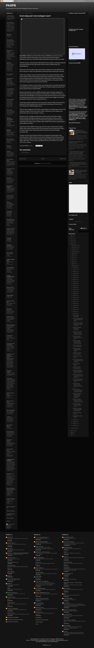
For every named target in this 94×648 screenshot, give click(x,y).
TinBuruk (9, 417)
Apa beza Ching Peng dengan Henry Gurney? (10, 419)
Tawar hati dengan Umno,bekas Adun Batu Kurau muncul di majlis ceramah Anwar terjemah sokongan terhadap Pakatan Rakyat (11, 465)
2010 (71, 430)
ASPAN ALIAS (67, 588)
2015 (71, 236)
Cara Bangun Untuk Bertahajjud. (70, 579)
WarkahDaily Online (10, 51)
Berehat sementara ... (11, 572)
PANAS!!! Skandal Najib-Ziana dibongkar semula (76, 142)
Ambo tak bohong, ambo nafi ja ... (14, 558)
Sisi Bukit (9, 178)
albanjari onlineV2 (9, 238)
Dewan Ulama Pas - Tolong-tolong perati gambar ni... (11, 290)
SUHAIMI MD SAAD (68, 598)
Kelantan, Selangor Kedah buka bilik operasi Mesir (77, 409)
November (74, 247)
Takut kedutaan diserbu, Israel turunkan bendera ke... (77, 385)
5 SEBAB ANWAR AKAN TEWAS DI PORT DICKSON (11, 189)
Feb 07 (75, 309)
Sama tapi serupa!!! (11, 580)
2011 (71, 244)
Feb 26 (75, 271)
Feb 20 (75, 283)
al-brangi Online (11, 498)
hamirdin (9, 575)
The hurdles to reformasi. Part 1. (70, 538)
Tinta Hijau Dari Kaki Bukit (11, 344)
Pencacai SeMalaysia (9, 245)
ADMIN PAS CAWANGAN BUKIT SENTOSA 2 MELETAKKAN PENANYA (11, 280)
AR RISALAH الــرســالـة (12, 562)
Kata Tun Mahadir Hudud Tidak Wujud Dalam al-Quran (18, 614)
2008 (71, 432)
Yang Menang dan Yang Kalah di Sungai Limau (10, 404)
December (74, 245)
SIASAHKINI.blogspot (40, 588)
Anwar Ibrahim (10, 99)
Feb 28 (75, 267)
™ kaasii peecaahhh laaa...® (42, 537)
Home (43, 158)
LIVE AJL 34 (9, 147)
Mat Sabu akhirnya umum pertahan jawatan (11, 319)
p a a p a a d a (10, 195)
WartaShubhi (10, 40)
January (74, 428)
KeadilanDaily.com (68, 562)
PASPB (11, 5)
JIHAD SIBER (10, 295)
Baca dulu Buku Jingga (76, 364)
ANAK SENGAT (67, 625)
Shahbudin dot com (68, 573)
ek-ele (8, 521)
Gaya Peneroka (10, 168)
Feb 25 (75, 273)
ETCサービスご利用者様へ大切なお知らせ (72, 553)
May (73, 259)
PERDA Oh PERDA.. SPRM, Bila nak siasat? (10, 311)
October (74, 249)
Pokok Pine (9, 296)
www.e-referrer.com (78, 221)
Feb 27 (75, 269)
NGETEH (9, 35)
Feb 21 (75, 281)
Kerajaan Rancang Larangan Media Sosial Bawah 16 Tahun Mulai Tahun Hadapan (11, 55)
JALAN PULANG (39, 572)
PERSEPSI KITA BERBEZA (10, 460)
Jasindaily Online (68, 614)
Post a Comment (25, 152)
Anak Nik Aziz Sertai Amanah (13, 584)
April (73, 261)
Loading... (71, 125)
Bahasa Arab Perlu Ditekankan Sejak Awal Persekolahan (11, 163)
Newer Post (23, 158)
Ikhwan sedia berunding (76, 316)
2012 (71, 242)
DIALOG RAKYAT (9, 130)
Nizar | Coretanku (9, 202)
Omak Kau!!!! (67, 603)
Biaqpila (9, 145)
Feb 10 (75, 303)
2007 (71, 434)
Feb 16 (75, 291)
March (73, 263)
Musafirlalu (9, 110)
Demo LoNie (10, 252)
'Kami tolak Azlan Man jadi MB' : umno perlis (10, 206)
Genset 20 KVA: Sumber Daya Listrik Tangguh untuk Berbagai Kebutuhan (10, 92)
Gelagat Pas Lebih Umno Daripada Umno (15, 549)
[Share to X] (39, 146)
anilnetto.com (10, 15)
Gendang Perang (11, 565)
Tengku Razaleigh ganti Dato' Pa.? (42, 599)
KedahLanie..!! (10, 473)
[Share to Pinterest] (42, 146)
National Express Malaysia (70, 620)
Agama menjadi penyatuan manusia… (10, 270)
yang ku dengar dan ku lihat (42, 598)
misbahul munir (39, 612)
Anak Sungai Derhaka (10, 79)
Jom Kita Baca (10, 267)
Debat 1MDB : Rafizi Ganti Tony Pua (14, 589)
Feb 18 (75, 287)
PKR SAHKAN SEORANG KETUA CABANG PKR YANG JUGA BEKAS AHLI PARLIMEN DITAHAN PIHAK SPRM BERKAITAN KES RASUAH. (75, 605)
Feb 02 (75, 423)
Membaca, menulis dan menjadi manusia (44, 543)
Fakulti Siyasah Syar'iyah (11, 514)
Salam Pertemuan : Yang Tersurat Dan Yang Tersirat (11, 112)
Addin (37, 624)
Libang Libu (38, 562)
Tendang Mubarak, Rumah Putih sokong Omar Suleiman (77, 395)
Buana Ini (66, 556)
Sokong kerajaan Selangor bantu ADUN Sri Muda (77, 342)
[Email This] (36, 146)
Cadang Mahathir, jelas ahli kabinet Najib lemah (17, 609)
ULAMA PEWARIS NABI (10, 276)
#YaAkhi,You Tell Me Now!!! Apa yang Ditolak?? (10, 180)
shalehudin (9, 335)
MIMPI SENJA (10, 316)
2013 (71, 240)
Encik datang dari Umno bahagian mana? (77, 405)
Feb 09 (75, 305)
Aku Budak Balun (9, 425)
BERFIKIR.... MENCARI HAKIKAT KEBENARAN (17, 553)
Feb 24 (75, 275)
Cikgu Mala (9, 378)
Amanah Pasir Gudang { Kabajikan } (71, 611)
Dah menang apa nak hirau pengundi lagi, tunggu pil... (78, 360)
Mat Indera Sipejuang (12, 592)
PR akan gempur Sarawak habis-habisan (77, 349)
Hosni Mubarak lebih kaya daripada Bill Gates (77, 380)
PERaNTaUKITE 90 (68, 547)
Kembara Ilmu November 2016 (70, 599)
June (73, 257)
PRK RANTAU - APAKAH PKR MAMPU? (15, 554)
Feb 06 (75, 311)
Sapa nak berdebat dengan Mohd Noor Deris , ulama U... (78, 371)
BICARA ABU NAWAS (10, 186)
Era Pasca (9, 308)
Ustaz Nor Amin (11, 612)
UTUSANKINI (38, 617)
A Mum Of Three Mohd (69, 541)
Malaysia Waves (11, 510)
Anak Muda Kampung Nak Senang (15, 619)
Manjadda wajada (9, 371)
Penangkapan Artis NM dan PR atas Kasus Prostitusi (46, 573)
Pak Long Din (10, 518)
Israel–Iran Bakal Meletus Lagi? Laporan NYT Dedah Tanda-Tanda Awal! (10, 67)
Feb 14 (75, 295)
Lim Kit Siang (10, 22)
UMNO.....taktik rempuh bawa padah (10, 501)
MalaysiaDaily (10, 431)
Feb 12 (75, 299)
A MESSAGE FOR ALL (40, 604)
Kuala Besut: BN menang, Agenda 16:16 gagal (10, 434)
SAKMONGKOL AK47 (68, 537)
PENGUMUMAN (67, 574)
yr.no (84, 59)
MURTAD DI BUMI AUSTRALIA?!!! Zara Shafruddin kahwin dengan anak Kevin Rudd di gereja (78, 164)
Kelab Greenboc (11, 228)
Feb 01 (75, 425)
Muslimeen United (9, 440)
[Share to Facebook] (40, 146)
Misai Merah (10, 548)
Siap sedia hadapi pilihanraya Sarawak (77, 328)
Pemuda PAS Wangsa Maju (13, 579)
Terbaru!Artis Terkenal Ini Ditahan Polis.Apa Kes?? (46, 589)
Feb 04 (75, 419)
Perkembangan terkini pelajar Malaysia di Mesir (78, 319)
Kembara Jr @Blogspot (12, 608)
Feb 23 (75, 277)
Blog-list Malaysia (40, 567)
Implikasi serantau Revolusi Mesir (77, 353)
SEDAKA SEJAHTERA (10, 118)
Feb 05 (75, 313)
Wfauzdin (9, 34)
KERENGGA (10, 537)
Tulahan (9, 151)
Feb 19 (75, 285)
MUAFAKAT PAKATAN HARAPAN (9, 214)
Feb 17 (75, 289)
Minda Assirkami (39, 546)
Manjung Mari (10, 287)
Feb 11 (75, 301)
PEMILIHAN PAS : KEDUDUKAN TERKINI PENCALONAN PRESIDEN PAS (81, 132)
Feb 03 (75, 421)
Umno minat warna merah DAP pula (77, 346)
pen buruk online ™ (11, 557)
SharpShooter (10, 219)
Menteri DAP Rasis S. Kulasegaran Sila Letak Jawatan (46, 569)
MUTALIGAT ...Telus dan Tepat (42, 552)
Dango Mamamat (11, 602)
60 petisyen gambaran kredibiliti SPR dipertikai (11, 443)
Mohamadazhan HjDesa (12, 621)
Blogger (49, 645)
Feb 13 (75, 297)
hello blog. (9, 240)
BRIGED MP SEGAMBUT (13, 617)
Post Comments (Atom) (46, 163)
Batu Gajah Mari (11, 410)
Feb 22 (75, 279)
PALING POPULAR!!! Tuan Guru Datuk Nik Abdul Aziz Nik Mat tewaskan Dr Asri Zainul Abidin (77, 153)
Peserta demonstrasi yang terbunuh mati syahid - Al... (78, 376)
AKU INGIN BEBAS (40, 557)
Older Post (63, 158)
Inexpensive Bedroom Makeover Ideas (11, 338)
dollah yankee (10, 571)
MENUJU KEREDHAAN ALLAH (42, 592)
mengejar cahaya (11, 597)
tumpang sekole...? (11, 543)
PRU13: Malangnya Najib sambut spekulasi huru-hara (46, 608)
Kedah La (66, 552)
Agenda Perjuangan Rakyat (70, 609)
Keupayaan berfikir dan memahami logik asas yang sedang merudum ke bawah (11, 44)
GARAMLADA (67, 567)
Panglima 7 (66, 578)
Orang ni (66, 631)
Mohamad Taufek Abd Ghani (42, 619)
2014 (71, 238)
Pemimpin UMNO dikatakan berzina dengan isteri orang (78, 400)
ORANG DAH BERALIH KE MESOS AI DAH (72, 548)
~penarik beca (10, 88)
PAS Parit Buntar (11, 324)
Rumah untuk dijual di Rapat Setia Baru (72, 595)
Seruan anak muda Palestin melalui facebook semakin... (78, 333)
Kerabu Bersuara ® (9, 63)
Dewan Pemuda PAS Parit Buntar (11, 489)
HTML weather (77, 53)
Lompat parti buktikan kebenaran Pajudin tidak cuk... (78, 324)
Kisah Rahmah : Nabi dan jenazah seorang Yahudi (10, 154)
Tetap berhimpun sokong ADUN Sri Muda (77, 337)
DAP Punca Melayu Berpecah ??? (42, 538)
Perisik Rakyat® (39, 622)
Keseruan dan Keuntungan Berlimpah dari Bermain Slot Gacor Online (10, 103)
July (73, 255)
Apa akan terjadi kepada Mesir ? (77, 367)
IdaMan (9, 588)
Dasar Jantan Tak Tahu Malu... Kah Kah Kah (16, 593)
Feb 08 (75, 307)
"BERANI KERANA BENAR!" (42, 541)
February (74, 265)
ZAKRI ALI (9, 583)
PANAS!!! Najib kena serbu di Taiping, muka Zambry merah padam (81, 171)
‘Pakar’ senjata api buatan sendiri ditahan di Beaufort (11, 133)
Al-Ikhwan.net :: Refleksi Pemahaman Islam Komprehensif (11, 356)
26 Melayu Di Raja (40, 607)
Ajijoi (65, 593)
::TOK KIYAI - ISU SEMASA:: (42, 581)
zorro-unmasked (39, 603)
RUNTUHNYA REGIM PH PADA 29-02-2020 (44, 558)
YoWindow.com (73, 59)
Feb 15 (75, 293)
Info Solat (9, 427)
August (73, 253)
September (74, 251)
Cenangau (9, 211)
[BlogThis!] (37, 146)
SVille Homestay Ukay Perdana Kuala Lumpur (73, 584)
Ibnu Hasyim (10, 74)
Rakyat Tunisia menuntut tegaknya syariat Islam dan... (78, 390)
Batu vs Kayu (10, 139)
